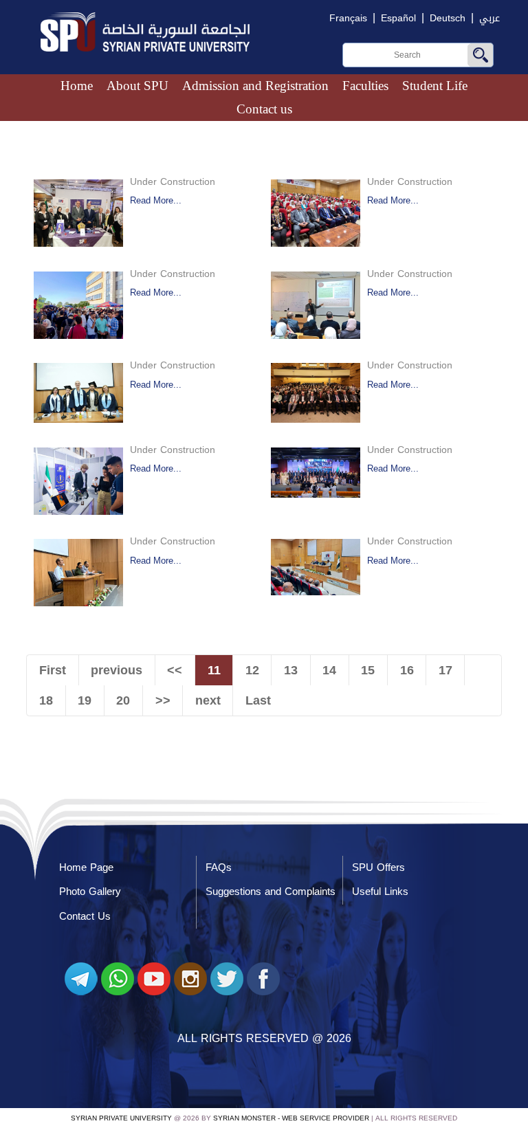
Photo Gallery (90, 891)
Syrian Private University (121, 1118)
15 (368, 670)
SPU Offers (378, 867)
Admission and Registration (255, 85)
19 (84, 700)
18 (46, 700)
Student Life (435, 85)
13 (291, 670)
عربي (489, 18)
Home (76, 85)
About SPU (137, 85)
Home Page (86, 867)
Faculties (365, 85)
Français (348, 18)
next (208, 700)
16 (407, 670)
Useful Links (380, 891)
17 (445, 670)
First (52, 670)
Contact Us (85, 916)
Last (258, 700)
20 (123, 700)
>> (162, 700)
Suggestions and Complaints (271, 891)
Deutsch (447, 18)
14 (329, 670)
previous (116, 670)
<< (174, 670)
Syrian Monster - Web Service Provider (291, 1118)
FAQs (219, 867)
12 (252, 670)
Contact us (264, 109)
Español (398, 18)
